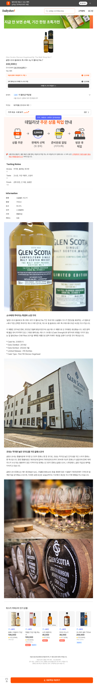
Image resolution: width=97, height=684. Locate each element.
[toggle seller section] (89, 94)
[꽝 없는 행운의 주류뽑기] (48, 22)
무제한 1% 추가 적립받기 (47, 86)
